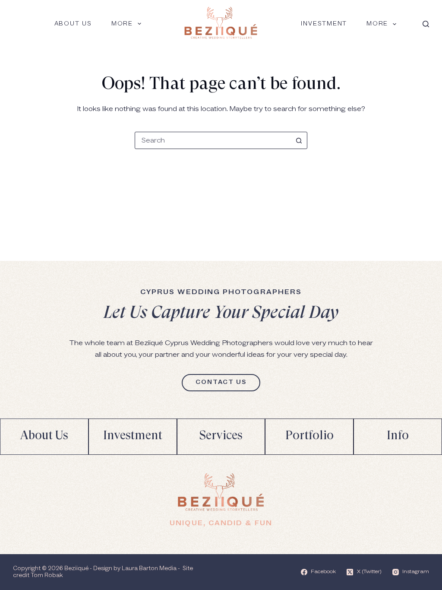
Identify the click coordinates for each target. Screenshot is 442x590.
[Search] (426, 24)
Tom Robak (47, 575)
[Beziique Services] (221, 436)
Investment (324, 24)
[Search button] (298, 140)
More (122, 24)
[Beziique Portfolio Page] (309, 436)
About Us (73, 24)
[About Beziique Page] (44, 436)
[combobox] (212, 140)
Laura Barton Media (149, 568)
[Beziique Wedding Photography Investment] (133, 436)
